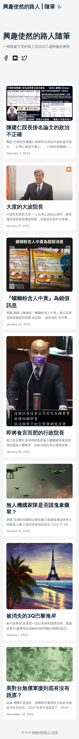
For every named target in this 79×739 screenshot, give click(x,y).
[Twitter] (24, 60)
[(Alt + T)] (59, 6)
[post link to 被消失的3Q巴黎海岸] (39, 590)
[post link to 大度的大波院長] (39, 196)
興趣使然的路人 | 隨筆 (29, 6)
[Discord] (15, 60)
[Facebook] (6, 60)
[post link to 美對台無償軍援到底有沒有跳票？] (39, 682)
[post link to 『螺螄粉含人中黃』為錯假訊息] (39, 282)
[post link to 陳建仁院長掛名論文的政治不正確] (39, 121)
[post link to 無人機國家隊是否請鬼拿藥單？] (39, 499)
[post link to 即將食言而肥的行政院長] (39, 395)
